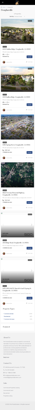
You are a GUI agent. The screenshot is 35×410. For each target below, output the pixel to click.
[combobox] (19, 16)
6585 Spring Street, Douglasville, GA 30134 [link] (16, 145)
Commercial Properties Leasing (11, 387)
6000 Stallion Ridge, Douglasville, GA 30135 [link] (17, 49)
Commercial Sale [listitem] (8, 313)
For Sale (30, 20)
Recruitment (6, 393)
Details (30, 57)
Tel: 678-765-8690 (9, 370)
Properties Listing (7, 396)
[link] (17, 31)
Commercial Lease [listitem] (9, 319)
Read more (6, 357)
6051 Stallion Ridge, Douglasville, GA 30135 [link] (16, 97)
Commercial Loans (8, 390)
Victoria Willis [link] (9, 62)
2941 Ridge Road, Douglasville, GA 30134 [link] (15, 243)
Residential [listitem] (7, 316)
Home (4, 7)
